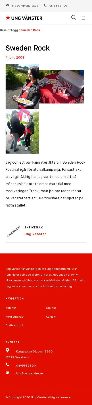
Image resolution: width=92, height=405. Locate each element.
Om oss (51, 308)
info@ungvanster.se (24, 6)
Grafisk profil (14, 325)
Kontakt (51, 316)
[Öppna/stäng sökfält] (73, 18)
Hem (3, 30)
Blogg (13, 30)
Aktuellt (11, 308)
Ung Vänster (35, 234)
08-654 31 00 (57, 6)
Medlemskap (15, 316)
